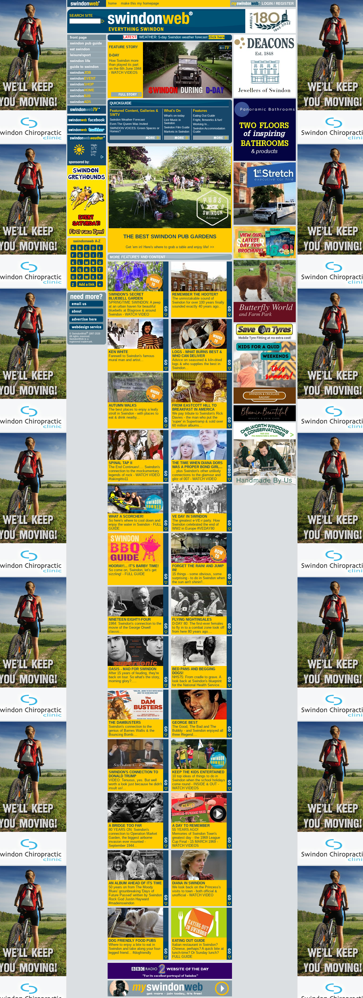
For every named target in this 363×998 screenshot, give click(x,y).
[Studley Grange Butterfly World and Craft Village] (265, 321)
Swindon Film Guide (176, 127)
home (112, 3)
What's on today (174, 115)
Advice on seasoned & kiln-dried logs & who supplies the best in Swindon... (197, 360)
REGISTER (285, 4)
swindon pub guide (86, 43)
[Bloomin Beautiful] (265, 420)
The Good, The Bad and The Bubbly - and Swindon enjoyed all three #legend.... (197, 729)
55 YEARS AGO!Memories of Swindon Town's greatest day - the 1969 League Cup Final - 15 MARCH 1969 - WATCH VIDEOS (196, 836)
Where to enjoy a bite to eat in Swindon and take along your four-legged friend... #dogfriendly (135, 947)
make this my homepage (139, 3)
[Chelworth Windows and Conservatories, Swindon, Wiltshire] (265, 484)
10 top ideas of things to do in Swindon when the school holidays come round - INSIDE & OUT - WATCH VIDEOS (198, 780)
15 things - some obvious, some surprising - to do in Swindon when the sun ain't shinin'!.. (198, 574)
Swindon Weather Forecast (127, 119)
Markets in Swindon (176, 131)
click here (170, 37)
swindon (80, 73)
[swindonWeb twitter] (86, 132)
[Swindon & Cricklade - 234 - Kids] (265, 402)
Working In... (201, 124)
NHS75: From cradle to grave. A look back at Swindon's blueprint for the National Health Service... (197, 677)
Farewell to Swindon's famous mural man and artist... (131, 356)
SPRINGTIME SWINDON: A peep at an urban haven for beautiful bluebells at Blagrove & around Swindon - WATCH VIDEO (135, 304)
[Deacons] (265, 96)
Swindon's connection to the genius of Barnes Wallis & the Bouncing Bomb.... (131, 729)
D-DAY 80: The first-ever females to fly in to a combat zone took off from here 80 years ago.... (198, 625)
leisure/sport (80, 55)
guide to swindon (84, 67)
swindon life (80, 61)
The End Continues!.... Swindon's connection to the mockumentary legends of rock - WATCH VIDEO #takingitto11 (134, 471)
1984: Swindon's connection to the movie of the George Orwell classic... (135, 625)
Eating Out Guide (204, 115)
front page (78, 37)
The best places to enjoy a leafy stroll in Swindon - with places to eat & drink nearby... (133, 411)
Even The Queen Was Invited (129, 123)
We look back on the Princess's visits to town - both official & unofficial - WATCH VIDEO (196, 889)
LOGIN (267, 4)
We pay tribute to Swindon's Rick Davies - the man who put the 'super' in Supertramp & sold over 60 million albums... (197, 415)
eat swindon (80, 49)
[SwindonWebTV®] (85, 112)
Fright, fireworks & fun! (207, 119)
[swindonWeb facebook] (86, 123)
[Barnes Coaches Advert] (265, 257)
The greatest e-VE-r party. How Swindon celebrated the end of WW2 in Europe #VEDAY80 (196, 522)
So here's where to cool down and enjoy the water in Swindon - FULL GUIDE (135, 522)
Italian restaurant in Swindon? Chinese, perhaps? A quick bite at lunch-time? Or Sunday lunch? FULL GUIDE (198, 949)
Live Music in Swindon (172, 121)
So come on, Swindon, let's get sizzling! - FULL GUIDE (134, 570)
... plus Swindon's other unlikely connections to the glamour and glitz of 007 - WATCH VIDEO (197, 471)
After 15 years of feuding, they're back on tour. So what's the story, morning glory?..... (134, 675)
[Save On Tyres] (265, 339)
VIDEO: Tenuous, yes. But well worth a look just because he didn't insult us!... (135, 780)
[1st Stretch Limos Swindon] (265, 224)
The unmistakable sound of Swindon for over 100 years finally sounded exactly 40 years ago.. (198, 300)
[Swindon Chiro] (33, 499)
